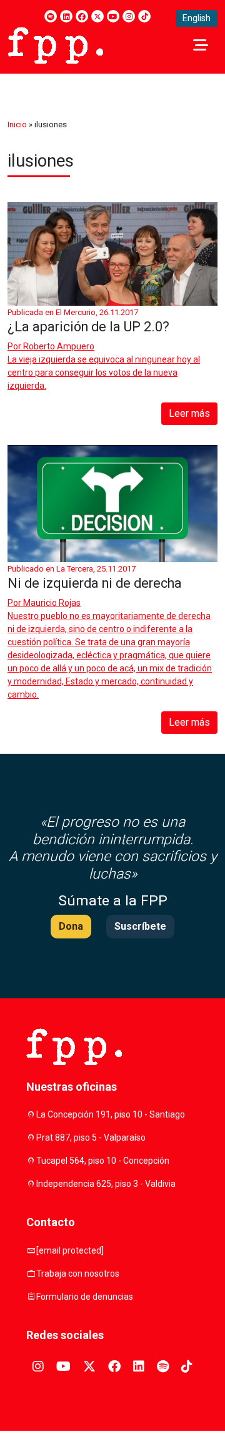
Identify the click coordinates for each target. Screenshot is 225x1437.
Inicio (17, 124)
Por (51, 346)
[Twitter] (97, 16)
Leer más (189, 413)
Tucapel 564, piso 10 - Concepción (102, 1161)
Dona (71, 926)
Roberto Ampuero (58, 346)
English (196, 18)
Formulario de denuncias (84, 1297)
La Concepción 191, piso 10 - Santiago (110, 1114)
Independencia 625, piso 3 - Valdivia (106, 1184)
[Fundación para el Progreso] (55, 44)
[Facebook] (82, 16)
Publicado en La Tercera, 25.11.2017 (72, 568)
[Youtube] (113, 16)
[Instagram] (128, 16)
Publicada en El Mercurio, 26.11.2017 (73, 312)
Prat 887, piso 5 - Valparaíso (91, 1137)
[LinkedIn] (66, 16)
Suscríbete (140, 926)
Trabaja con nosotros (77, 1274)
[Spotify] (50, 16)
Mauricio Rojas (52, 603)
